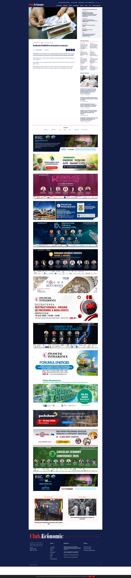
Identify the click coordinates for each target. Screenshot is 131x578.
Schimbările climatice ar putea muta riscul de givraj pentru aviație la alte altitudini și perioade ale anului (94, 61)
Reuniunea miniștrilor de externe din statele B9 (48, 523)
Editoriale (84, 28)
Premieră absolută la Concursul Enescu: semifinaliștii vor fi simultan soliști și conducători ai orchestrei (88, 105)
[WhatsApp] (74, 50)
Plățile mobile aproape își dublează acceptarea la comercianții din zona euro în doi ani (94, 68)
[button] (98, 2)
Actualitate (36, 42)
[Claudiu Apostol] (34, 50)
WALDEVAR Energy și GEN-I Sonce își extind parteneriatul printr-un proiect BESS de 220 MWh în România (94, 46)
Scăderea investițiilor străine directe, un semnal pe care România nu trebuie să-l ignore (84, 68)
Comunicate (92, 43)
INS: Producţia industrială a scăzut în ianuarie (82, 518)
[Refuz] (129, 576)
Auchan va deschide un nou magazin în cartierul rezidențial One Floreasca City (89, 20)
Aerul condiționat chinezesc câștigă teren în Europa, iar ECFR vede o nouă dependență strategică (83, 61)
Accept (90, 576)
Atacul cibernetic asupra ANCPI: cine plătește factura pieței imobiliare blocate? (89, 35)
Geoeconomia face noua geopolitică (87, 30)
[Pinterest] (72, 50)
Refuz (93, 576)
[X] (69, 50)
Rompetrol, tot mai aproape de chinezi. (88, 26)
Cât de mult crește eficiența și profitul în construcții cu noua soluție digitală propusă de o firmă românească (84, 46)
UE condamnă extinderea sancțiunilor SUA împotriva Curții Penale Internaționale (94, 54)
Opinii (42, 42)
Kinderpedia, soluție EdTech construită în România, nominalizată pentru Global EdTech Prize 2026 (89, 119)
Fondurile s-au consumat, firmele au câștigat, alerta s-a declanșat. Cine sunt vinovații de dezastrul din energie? (88, 112)
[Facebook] (102, 2)
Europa (81, 50)
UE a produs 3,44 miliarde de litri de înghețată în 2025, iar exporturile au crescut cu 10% (84, 54)
